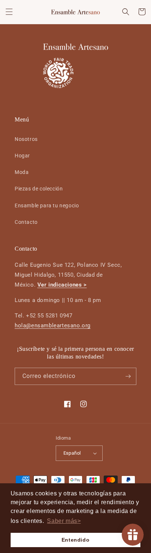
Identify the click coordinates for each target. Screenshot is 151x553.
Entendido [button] (75, 540)
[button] (9, 12)
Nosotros (26, 139)
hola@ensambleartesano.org (53, 325)
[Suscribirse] (128, 376)
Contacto (26, 222)
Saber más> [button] (64, 521)
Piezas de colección (39, 189)
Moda (22, 172)
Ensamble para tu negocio (47, 205)
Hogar (22, 156)
